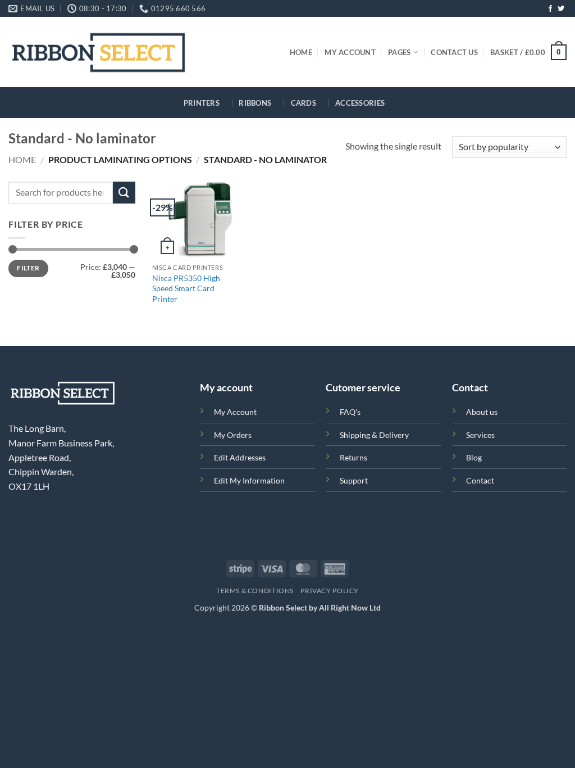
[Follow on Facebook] (550, 9)
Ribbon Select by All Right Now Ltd (320, 607)
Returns (353, 457)
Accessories (360, 102)
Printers (202, 102)
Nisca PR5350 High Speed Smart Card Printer (186, 288)
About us (482, 412)
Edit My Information (249, 480)
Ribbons (255, 102)
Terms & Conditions (255, 590)
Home (301, 52)
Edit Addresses (240, 457)
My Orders (233, 435)
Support (354, 480)
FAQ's (350, 412)
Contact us (454, 52)
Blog (474, 457)
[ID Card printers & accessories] (98, 52)
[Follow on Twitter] (561, 9)
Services (480, 435)
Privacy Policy (329, 590)
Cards (303, 102)
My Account (350, 52)
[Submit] (124, 193)
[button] (528, 52)
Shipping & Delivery (374, 435)
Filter (28, 268)
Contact (480, 480)
